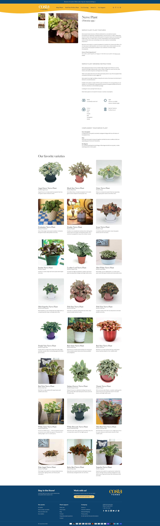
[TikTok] (116, 511)
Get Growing (84, 7)
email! (83, 55)
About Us (93, 7)
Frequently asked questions (66, 516)
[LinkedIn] (111, 511)
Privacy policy (84, 514)
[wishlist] (116, 7)
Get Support (101, 7)
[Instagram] (108, 511)
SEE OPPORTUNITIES (83, 496)
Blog (61, 511)
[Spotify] (118, 511)
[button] (49, 28)
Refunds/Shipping (85, 511)
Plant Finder (62, 509)
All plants (40, 507)
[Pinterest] (106, 511)
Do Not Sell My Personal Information (89, 516)
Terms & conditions (85, 509)
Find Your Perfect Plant (72, 7)
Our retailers (41, 514)
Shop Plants (59, 7)
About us (83, 507)
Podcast (62, 514)
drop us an (117, 53)
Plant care (62, 507)
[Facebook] (103, 511)
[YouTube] (113, 511)
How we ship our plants (43, 509)
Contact (61, 518)
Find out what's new (43, 511)
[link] (44, 7)
